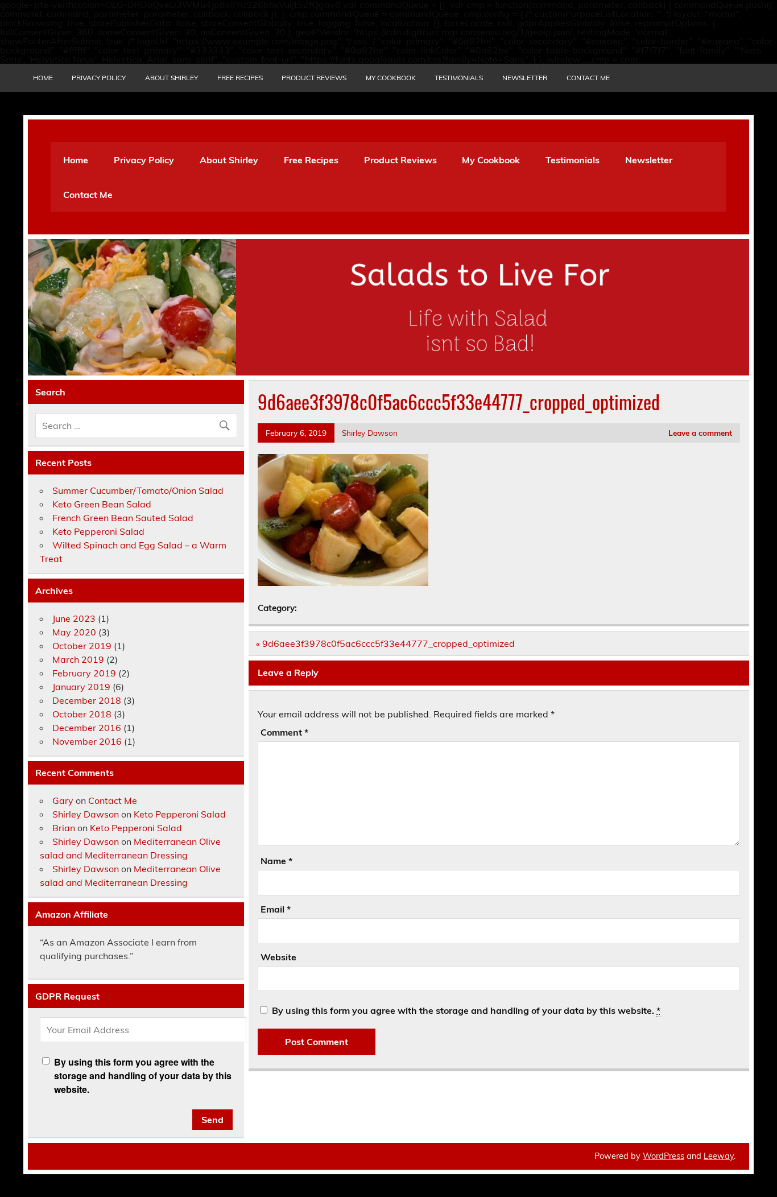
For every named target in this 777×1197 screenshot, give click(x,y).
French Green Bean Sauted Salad (122, 517)
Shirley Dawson (370, 432)
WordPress (663, 1156)
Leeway (719, 1156)
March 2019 (78, 659)
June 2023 (74, 618)
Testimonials (459, 77)
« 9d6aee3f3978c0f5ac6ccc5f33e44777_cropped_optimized (385, 643)
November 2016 (87, 741)
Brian (63, 827)
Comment (284, 732)
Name (276, 860)
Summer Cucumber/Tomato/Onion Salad (138, 490)
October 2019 (81, 645)
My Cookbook (391, 77)
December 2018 (86, 700)
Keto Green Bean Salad (101, 504)
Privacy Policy (99, 77)
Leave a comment (700, 432)
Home (43, 77)
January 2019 (81, 686)
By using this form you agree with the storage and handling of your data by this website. (466, 1010)
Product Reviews (314, 77)
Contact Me (588, 77)
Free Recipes (240, 77)
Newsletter (524, 77)
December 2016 (86, 727)
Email (276, 909)
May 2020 (74, 632)
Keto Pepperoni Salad (98, 531)
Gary (62, 800)
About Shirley (171, 77)
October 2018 (81, 714)
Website (278, 956)
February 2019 (84, 673)
